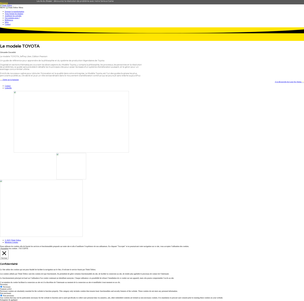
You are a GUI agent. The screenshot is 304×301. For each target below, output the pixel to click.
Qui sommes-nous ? (12, 18)
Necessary (7, 287)
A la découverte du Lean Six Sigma (289, 82)
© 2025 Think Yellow (13, 240)
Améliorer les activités (13, 16)
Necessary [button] (4, 284)
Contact (8, 24)
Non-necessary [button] (5, 293)
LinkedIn (8, 88)
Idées (7, 22)
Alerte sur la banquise (9, 80)
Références (9, 20)
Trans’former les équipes (14, 14)
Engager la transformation (14, 12)
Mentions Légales (11, 242)
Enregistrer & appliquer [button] (9, 300)
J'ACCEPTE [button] (23, 248)
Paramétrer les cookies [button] (9, 248)
